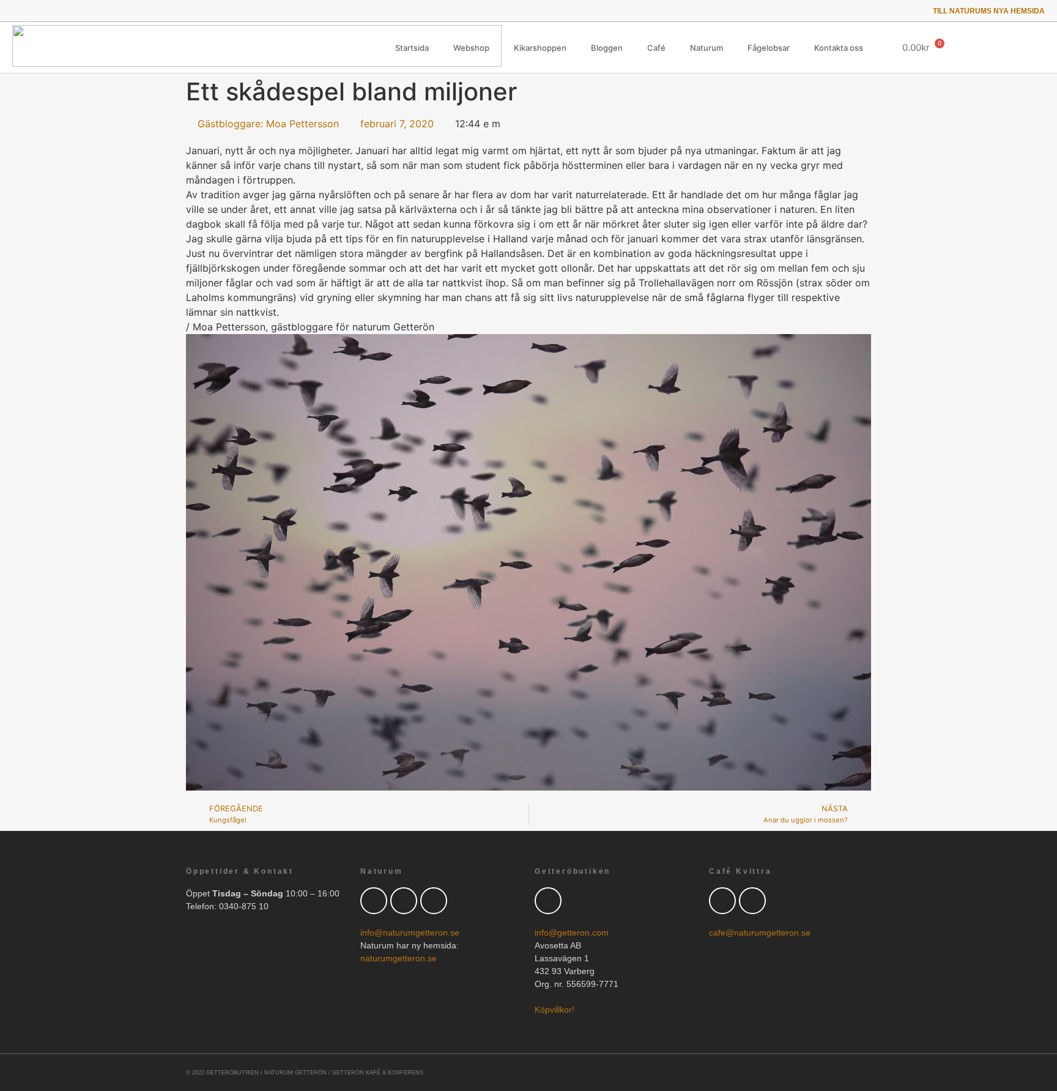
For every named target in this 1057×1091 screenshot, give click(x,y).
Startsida (412, 48)
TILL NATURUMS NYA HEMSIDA (989, 11)
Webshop (471, 48)
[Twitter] (16, 11)
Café (656, 48)
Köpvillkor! (554, 1010)
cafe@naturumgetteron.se (759, 932)
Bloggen (607, 48)
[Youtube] (50, 11)
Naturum (706, 48)
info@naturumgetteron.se (409, 932)
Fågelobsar (768, 48)
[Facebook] (403, 900)
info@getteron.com (572, 932)
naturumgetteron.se (398, 958)
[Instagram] (68, 11)
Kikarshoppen (540, 48)
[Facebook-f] (33, 11)
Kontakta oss (838, 48)
